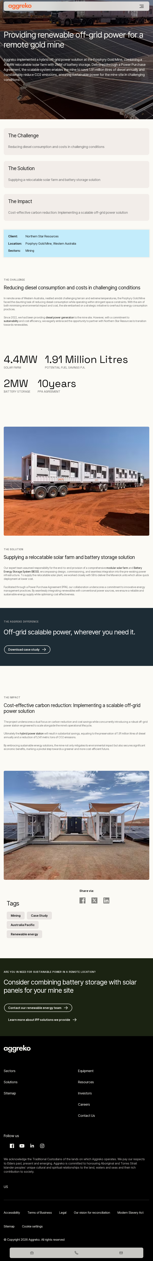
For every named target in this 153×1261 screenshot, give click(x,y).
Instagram (41, 1146)
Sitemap (10, 1093)
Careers (84, 1104)
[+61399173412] (76, 1253)
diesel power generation (60, 317)
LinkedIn (31, 1146)
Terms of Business (39, 1212)
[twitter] (94, 900)
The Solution (21, 168)
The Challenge (23, 135)
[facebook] (82, 900)
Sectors (9, 1071)
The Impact (20, 201)
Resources (86, 1082)
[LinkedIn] (106, 900)
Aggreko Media (21, 1146)
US (6, 1187)
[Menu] (142, 6)
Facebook (11, 1146)
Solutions (11, 1082)
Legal (62, 1212)
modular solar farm (117, 567)
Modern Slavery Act (130, 1212)
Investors (85, 1093)
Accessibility (12, 1212)
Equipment (85, 1071)
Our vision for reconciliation (92, 1212)
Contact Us (86, 1116)
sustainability (11, 321)
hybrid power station (32, 733)
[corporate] (20, 6)
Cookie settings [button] (32, 1226)
